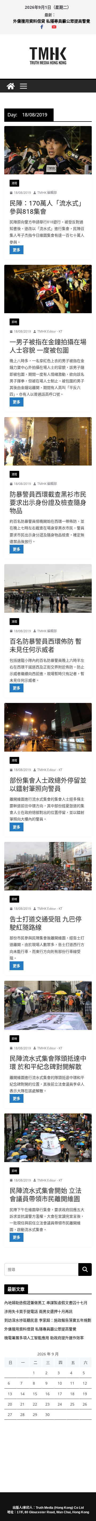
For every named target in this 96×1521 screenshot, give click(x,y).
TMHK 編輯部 (47, 192)
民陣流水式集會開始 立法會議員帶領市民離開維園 (46, 1194)
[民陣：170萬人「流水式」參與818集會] (48, 150)
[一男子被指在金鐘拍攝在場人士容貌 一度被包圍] (48, 289)
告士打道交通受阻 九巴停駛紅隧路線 (46, 923)
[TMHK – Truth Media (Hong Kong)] (10, 86)
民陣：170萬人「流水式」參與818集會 (47, 207)
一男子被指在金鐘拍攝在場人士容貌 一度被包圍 (48, 345)
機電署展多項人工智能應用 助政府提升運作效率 (44, 1337)
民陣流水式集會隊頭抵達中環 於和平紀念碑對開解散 (48, 1062)
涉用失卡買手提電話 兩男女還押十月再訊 (38, 1311)
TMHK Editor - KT (49, 331)
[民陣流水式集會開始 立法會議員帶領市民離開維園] (48, 1137)
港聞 (14, 183)
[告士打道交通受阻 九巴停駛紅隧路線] (48, 866)
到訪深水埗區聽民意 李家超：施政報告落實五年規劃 (47, 1320)
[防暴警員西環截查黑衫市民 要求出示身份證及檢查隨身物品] (48, 441)
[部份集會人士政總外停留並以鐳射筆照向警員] (48, 727)
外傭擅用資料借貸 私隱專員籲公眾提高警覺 (51, 21)
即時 (14, 322)
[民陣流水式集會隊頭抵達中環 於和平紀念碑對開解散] (48, 1005)
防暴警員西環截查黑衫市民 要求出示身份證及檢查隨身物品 (48, 502)
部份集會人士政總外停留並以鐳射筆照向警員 (48, 784)
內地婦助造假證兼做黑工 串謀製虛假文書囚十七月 (45, 1302)
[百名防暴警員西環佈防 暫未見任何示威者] (48, 588)
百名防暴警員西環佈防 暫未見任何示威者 (46, 645)
